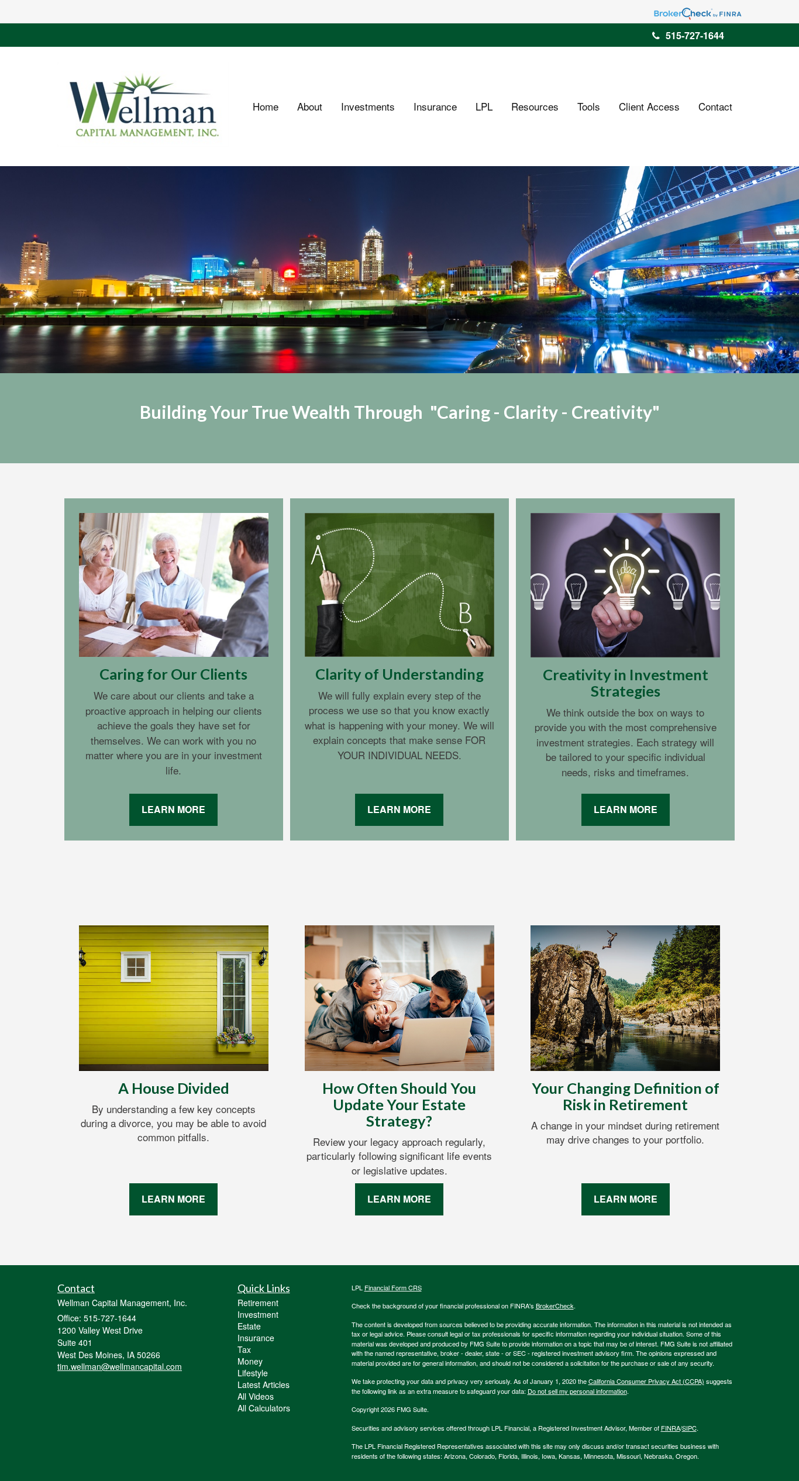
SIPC (689, 1427)
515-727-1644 (695, 35)
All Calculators (263, 1408)
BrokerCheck (555, 1305)
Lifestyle (252, 1373)
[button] (310, 106)
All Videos (255, 1396)
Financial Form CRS (393, 1287)
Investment (257, 1314)
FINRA (670, 1427)
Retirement (257, 1302)
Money (250, 1361)
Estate (249, 1326)
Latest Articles (263, 1384)
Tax (244, 1349)
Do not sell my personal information (577, 1391)
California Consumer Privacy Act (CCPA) (646, 1381)
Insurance (255, 1338)
